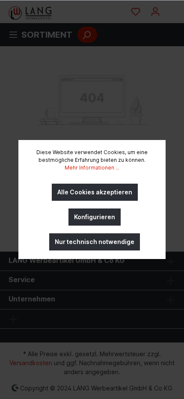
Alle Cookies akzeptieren (94, 192)
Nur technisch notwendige (94, 241)
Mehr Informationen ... (92, 167)
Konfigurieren (94, 216)
